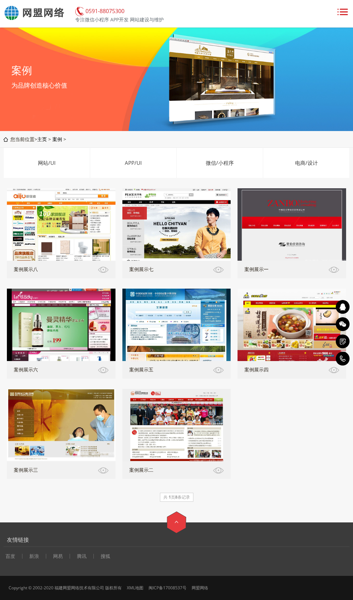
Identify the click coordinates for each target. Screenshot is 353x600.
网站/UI (47, 162)
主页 (42, 139)
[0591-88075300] (343, 359)
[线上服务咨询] (343, 307)
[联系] (343, 341)
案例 (57, 139)
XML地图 (135, 588)
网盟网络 (200, 588)
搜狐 (105, 556)
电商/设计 (306, 162)
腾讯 (82, 556)
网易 (58, 556)
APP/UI (133, 162)
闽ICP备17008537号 (167, 588)
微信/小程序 (220, 162)
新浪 (34, 556)
